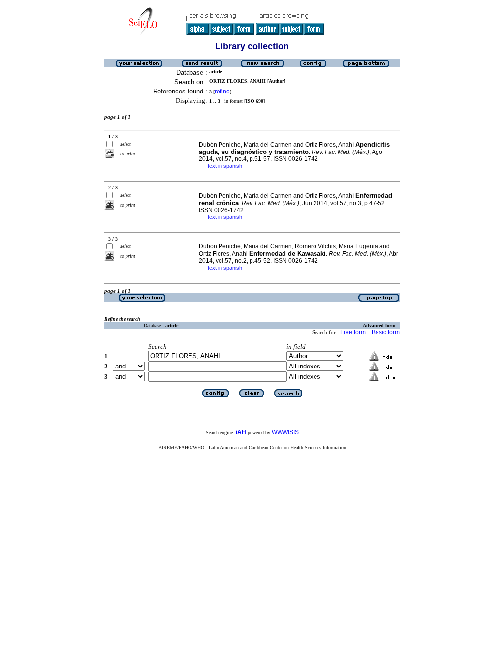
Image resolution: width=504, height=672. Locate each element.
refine (222, 91)
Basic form (386, 332)
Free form (353, 332)
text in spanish (225, 166)
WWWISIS (285, 432)
